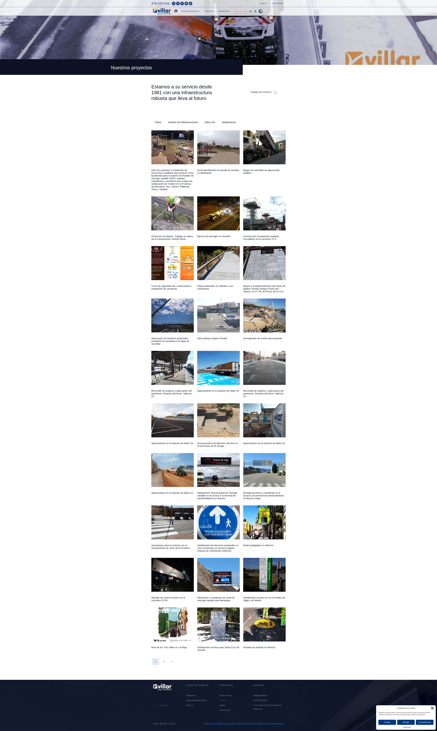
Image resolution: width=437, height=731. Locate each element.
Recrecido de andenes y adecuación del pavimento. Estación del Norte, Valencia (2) (171, 394)
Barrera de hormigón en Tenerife (213, 236)
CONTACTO (263, 3)
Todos (158, 122)
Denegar (406, 722)
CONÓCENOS (224, 11)
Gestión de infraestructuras (183, 122)
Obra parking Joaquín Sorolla (212, 338)
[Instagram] (173, 3)
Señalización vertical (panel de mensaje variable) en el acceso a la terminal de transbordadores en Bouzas (217, 496)
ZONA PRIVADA (277, 3)
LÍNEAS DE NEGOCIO (190, 11)
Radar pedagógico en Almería (258, 545)
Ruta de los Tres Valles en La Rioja (169, 647)
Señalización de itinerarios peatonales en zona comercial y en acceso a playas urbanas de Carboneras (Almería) (217, 548)
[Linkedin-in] (186, 3)
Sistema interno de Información (270, 724)
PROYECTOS (240, 11)
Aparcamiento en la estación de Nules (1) (172, 493)
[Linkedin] (163, 705)
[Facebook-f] (182, 3)
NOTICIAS (209, 11)
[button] (432, 708)
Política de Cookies (245, 724)
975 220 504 (160, 3)
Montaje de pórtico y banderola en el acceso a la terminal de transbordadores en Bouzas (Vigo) (263, 496)
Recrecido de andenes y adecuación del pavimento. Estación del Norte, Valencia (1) (263, 394)
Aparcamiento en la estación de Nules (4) (218, 391)
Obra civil (210, 122)
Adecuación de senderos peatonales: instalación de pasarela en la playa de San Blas (170, 341)
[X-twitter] (178, 3)
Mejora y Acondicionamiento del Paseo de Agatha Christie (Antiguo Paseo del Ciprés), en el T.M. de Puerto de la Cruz (264, 289)
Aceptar (387, 722)
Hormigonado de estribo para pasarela (262, 338)
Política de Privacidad (214, 724)
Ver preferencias (425, 722)
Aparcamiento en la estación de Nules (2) (264, 443)
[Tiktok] (190, 3)
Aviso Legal (407, 727)
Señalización (229, 122)
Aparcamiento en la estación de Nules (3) (172, 443)
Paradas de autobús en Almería (259, 647)
